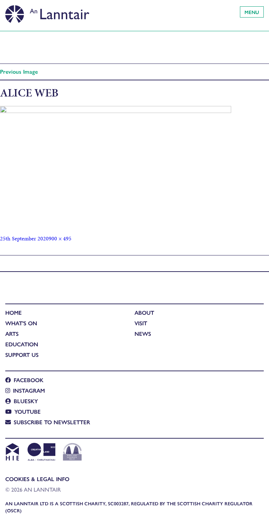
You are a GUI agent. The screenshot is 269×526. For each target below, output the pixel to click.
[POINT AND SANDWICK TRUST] (72, 452)
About (144, 312)
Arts (12, 333)
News (142, 333)
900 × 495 (60, 238)
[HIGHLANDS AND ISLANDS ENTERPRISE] (12, 452)
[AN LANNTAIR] (47, 12)
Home (13, 312)
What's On (21, 323)
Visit (140, 323)
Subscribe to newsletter (52, 422)
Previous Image (19, 71)
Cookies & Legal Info (37, 479)
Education (21, 344)
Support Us (22, 355)
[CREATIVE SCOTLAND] (40, 452)
